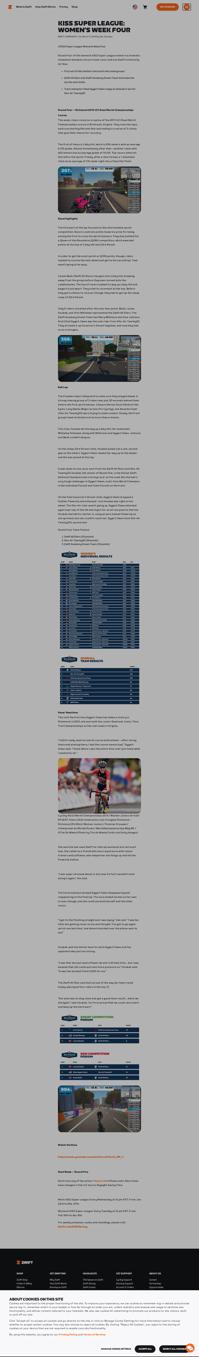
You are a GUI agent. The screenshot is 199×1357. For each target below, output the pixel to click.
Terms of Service (94, 1334)
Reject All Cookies (174, 1349)
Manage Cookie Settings (116, 1349)
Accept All (145, 1349)
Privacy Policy (68, 1334)
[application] (190, 1348)
